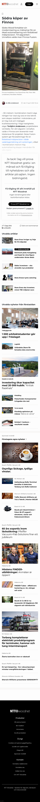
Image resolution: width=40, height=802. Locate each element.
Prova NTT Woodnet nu (20, 204)
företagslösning (26, 215)
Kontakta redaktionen (20, 764)
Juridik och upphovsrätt (20, 746)
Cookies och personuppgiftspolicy (20, 743)
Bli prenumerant (20, 722)
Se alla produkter (20, 733)
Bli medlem (20, 726)
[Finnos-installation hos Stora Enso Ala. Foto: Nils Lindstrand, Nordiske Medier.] (20, 66)
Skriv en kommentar (30, 226)
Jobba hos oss (20, 771)
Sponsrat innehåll (20, 754)
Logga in (29, 208)
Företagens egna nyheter (13, 439)
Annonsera (20, 729)
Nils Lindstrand (13, 103)
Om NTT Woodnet (20, 775)
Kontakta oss (20, 767)
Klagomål (20, 750)
